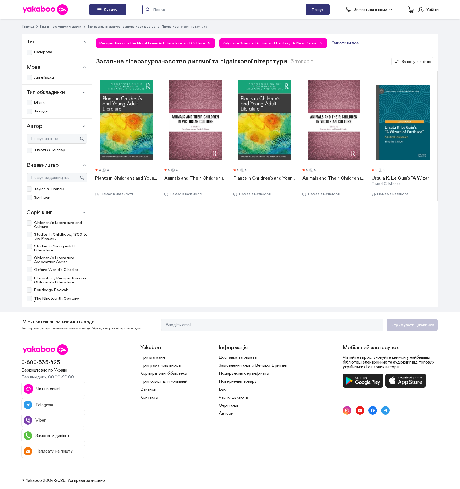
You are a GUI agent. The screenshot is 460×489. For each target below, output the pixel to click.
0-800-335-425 (40, 362)
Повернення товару (238, 381)
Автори (226, 413)
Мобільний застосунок (371, 347)
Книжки (28, 26)
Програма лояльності (160, 365)
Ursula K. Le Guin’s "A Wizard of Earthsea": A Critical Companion (403, 178)
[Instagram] (347, 410)
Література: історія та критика (184, 26)
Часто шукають (233, 397)
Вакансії (148, 389)
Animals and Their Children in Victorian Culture (195, 178)
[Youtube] (360, 410)
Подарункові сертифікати (244, 373)
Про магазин (152, 357)
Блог (223, 389)
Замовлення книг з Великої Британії (253, 365)
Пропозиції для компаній (163, 381)
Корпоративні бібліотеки (163, 373)
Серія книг (229, 405)
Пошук (317, 10)
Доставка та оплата (238, 357)
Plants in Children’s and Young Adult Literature (126, 178)
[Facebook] (372, 410)
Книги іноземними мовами (60, 26)
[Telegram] (385, 410)
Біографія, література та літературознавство (121, 26)
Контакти (149, 397)
